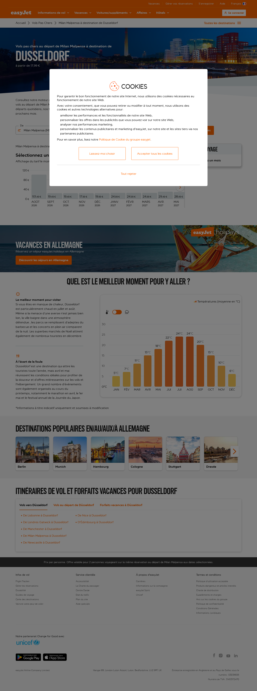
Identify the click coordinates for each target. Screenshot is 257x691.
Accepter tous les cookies (155, 153)
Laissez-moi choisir (102, 153)
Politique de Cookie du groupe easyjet (125, 139)
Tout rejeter (128, 174)
